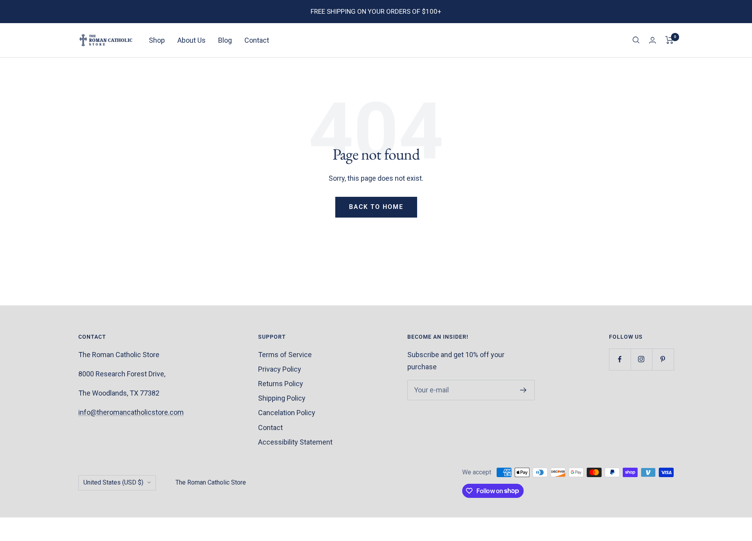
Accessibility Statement (295, 442)
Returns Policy (280, 383)
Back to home (376, 207)
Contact (256, 40)
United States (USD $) (113, 482)
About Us (191, 40)
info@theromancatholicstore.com (131, 412)
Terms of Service (285, 354)
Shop (157, 40)
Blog (225, 40)
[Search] (636, 40)
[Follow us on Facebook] (620, 359)
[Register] (523, 390)
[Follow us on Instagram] (641, 359)
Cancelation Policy (286, 412)
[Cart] (669, 40)
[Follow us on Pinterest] (663, 359)
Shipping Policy (282, 398)
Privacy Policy (279, 369)
